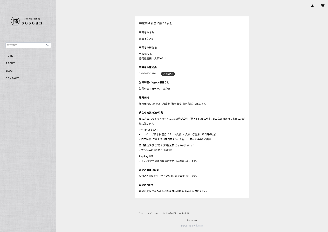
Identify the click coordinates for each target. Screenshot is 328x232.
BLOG (9, 70)
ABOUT (10, 63)
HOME (9, 55)
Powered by (188, 225)
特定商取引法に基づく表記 (176, 213)
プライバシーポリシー (148, 213)
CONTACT (12, 78)
